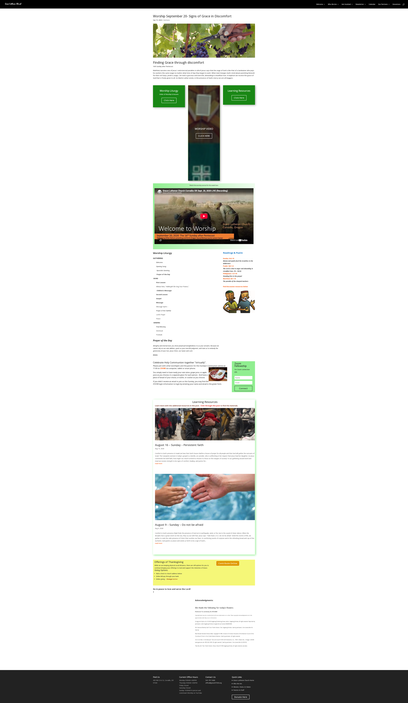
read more (158, 463)
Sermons (167, 20)
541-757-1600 (210, 680)
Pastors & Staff (238, 690)
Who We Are (332, 4)
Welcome (319, 4)
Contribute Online (227, 563)
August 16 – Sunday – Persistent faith (179, 445)
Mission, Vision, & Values (242, 687)
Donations (396, 4)
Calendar (372, 4)
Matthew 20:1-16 (229, 279)
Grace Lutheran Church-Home (243, 680)
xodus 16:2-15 (229, 258)
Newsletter (360, 4)
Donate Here (240, 697)
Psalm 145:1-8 (228, 266)
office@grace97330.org (213, 683)
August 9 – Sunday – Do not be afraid (179, 525)
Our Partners (383, 4)
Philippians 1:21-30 (230, 274)
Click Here (169, 100)
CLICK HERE (204, 135)
